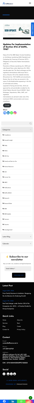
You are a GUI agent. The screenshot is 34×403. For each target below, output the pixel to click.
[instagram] (11, 374)
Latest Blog (6, 237)
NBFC (5, 182)
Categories (6, 130)
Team (18, 323)
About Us (19, 320)
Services (5, 323)
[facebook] (4, 374)
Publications (7, 187)
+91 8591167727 (8, 349)
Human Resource (9, 166)
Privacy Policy (21, 329)
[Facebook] (4, 112)
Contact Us (6, 329)
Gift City (6, 156)
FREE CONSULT (33, 29)
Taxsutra (6, 224)
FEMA (5, 151)
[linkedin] (8, 374)
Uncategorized (8, 230)
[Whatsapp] (11, 112)
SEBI (5, 209)
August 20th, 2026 (8, 291)
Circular (7, 105)
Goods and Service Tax (10, 161)
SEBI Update (7, 214)
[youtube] (14, 374)
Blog (4, 326)
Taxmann (6, 219)
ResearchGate (8, 203)
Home (4, 320)
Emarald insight (8, 140)
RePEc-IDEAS (7, 193)
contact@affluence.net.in (10, 343)
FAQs (5, 145)
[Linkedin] (8, 112)
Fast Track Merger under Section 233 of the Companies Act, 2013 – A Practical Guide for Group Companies (17, 306)
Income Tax (7, 177)
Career (19, 326)
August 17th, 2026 (8, 301)
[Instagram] (14, 112)
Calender (6, 244)
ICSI (5, 172)
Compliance (7, 135)
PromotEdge (22, 384)
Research (6, 198)
